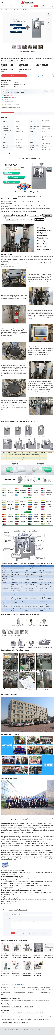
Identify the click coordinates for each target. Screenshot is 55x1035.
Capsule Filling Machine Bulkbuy (21, 1022)
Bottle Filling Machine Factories (8, 1016)
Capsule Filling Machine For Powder (25, 1016)
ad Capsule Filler (4, 987)
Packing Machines (5, 992)
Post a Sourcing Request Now (40, 933)
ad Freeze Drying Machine (19, 987)
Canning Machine (6, 1006)
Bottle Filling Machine (28, 1006)
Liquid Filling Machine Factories (22, 1012)
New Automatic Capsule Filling (8, 1019)
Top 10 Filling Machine (7, 1022)
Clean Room (30, 992)
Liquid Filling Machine (16, 1006)
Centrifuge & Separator (19, 992)
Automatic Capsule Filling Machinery (43, 1016)
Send (13, 933)
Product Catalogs (20, 984)
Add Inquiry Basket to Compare (27, 51)
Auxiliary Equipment (45, 992)
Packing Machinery (17, 9)
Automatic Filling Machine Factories (38, 1012)
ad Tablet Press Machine (33, 987)
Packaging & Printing (9, 9)
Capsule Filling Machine (34, 9)
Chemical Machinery (5, 989)
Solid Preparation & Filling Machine (35, 989)
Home (2, 9)
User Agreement (35, 1029)
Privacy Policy (47, 1029)
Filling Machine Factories (7, 1012)
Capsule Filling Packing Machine (24, 1019)
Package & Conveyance (45, 987)
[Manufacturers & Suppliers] (27, 2)
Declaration (41, 1029)
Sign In (3, 107)
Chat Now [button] (41, 76)
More (2, 1025)
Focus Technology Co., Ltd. (19, 1029)
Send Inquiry (14, 75)
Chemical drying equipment (20, 989)
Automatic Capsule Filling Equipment (41, 1019)
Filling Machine (25, 9)
